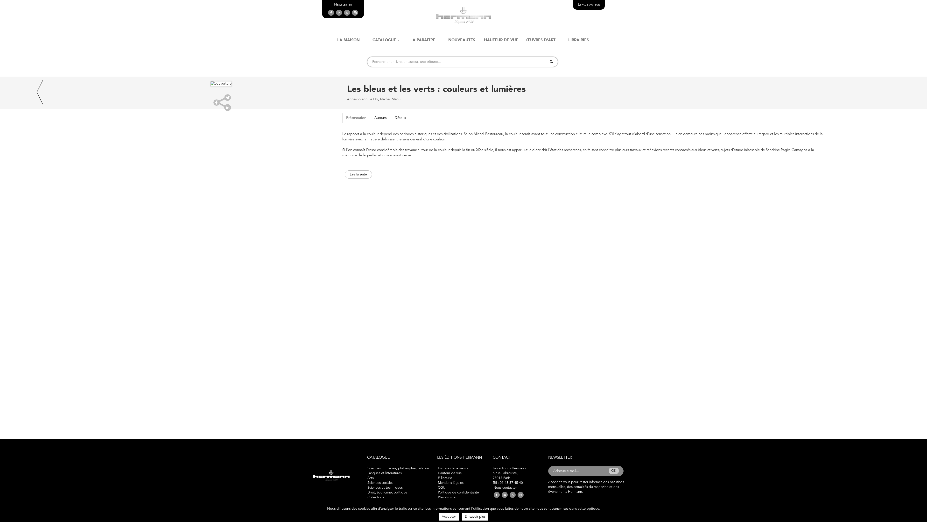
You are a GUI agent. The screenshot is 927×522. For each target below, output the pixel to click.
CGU (441, 487)
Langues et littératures (384, 473)
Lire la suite (358, 174)
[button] (343, 5)
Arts (370, 478)
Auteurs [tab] (380, 118)
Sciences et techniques (385, 487)
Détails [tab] (400, 118)
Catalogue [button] (384, 40)
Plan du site (447, 497)
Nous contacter (505, 487)
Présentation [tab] (356, 118)
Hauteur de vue (450, 473)
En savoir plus (475, 516)
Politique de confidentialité (458, 492)
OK (613, 470)
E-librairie (445, 478)
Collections (375, 497)
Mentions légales (451, 483)
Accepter (449, 516)
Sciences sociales (380, 483)
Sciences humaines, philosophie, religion (398, 468)
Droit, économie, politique (387, 492)
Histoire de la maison (454, 468)
